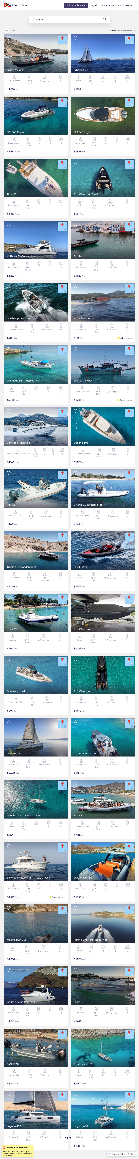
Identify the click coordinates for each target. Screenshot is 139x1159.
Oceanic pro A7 (16, 691)
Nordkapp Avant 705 (19, 318)
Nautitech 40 (14, 753)
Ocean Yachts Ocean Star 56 (24, 815)
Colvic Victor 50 (83, 1064)
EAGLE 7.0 (13, 1064)
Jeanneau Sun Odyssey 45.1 (23, 380)
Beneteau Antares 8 (18, 442)
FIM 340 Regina (16, 132)
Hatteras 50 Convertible (21, 256)
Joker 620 (12, 629)
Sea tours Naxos (83, 380)
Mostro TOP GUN (17, 939)
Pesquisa (38, 19)
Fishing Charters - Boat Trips (90, 939)
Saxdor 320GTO (83, 877)
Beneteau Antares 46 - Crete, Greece (28, 877)
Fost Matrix (80, 256)
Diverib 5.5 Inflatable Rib (88, 504)
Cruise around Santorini (21, 1002)
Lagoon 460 (14, 1126)
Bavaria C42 (81, 70)
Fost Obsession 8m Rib (87, 194)
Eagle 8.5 (79, 1002)
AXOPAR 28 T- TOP (85, 753)
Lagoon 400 (81, 1126)
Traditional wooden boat (21, 567)
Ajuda (95, 5)
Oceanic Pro (81, 442)
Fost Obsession (15, 70)
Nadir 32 (79, 815)
